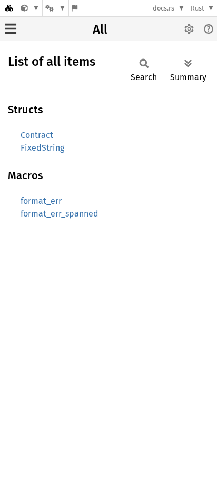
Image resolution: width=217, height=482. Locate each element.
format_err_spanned (59, 214)
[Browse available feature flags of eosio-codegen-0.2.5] (74, 8)
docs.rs (163, 8)
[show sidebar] (11, 29)
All (100, 29)
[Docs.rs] (9, 8)
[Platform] (55, 8)
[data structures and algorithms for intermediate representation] (30, 8)
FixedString (42, 148)
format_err (41, 201)
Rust (197, 8)
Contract (37, 135)
